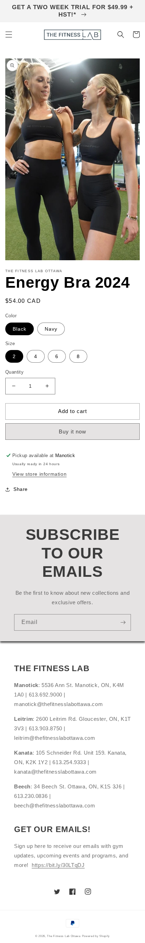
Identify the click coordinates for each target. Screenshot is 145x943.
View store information (39, 474)
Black (19, 329)
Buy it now (72, 432)
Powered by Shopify (96, 936)
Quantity (14, 372)
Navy (51, 329)
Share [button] (20, 489)
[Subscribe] (123, 622)
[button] (9, 34)
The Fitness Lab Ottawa (63, 936)
